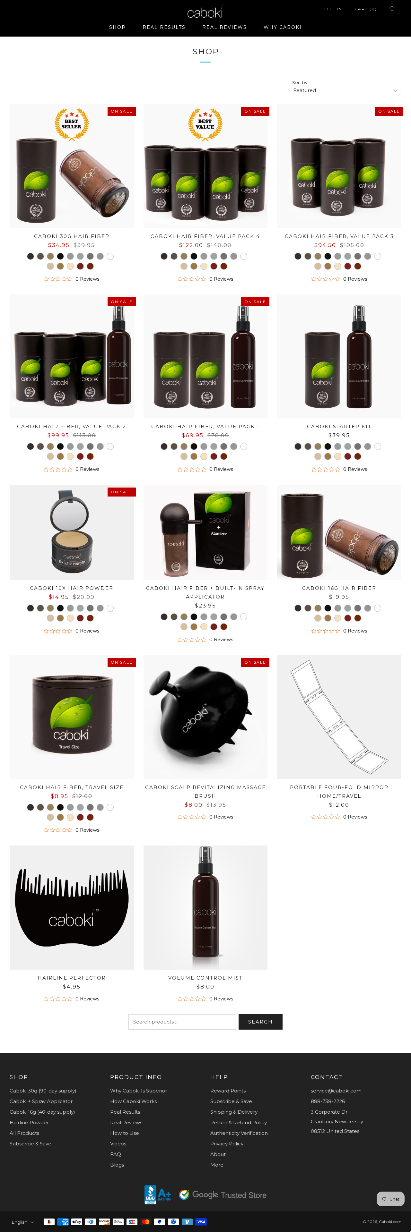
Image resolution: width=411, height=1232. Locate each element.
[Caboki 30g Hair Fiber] (72, 166)
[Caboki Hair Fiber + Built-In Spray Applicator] (206, 532)
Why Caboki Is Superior (138, 1091)
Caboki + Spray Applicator (41, 1101)
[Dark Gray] (90, 256)
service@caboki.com (336, 1091)
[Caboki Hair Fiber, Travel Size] (72, 717)
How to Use (124, 1133)
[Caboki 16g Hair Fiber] (339, 532)
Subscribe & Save (30, 1144)
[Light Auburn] (90, 266)
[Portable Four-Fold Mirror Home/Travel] (339, 717)
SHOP (117, 27)
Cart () (365, 8)
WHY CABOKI (283, 27)
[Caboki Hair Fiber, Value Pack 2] (72, 356)
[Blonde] (60, 266)
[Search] (392, 9)
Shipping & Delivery (234, 1112)
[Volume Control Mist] (206, 907)
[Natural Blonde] (50, 266)
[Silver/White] (110, 256)
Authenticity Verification (239, 1133)
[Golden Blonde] (70, 266)
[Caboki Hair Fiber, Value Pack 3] (339, 166)
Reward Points (228, 1091)
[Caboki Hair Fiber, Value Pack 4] (206, 166)
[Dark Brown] (30, 256)
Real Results (125, 1112)
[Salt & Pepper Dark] (70, 256)
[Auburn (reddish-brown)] (80, 266)
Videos (118, 1144)
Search (260, 1022)
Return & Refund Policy (238, 1122)
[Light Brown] (50, 256)
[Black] (60, 256)
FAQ (115, 1154)
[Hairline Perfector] (72, 907)
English (19, 1222)
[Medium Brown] (40, 256)
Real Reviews (126, 1122)
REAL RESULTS (164, 27)
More (216, 1165)
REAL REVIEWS (224, 27)
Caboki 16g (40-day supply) (42, 1112)
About (218, 1154)
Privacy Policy (226, 1144)
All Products (24, 1133)
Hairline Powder (29, 1122)
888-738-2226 (328, 1101)
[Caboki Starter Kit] (339, 356)
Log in (333, 8)
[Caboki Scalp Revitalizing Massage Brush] (206, 717)
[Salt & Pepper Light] (80, 256)
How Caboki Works (133, 1101)
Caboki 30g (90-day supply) (43, 1091)
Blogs (117, 1165)
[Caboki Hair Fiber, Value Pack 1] (206, 356)
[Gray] (100, 256)
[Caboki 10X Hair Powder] (72, 532)
